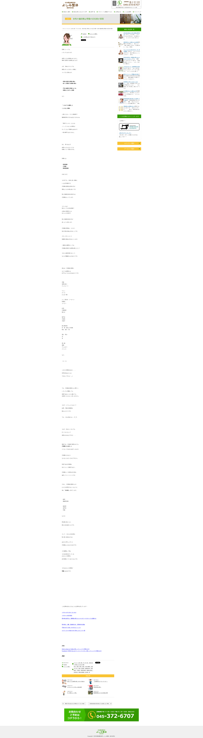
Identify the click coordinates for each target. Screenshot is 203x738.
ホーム (64, 28)
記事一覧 (92, 11)
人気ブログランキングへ (125, 133)
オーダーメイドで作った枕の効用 (74, 687)
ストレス (68, 28)
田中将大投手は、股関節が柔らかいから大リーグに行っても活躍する (79, 618)
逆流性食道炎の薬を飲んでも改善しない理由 (99, 703)
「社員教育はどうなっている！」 (101, 681)
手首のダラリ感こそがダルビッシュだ (71, 627)
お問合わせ (118, 11)
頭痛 (95, 28)
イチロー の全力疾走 (67, 615)
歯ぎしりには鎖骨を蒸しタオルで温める (76, 681)
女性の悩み (84, 28)
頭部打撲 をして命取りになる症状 (131, 42)
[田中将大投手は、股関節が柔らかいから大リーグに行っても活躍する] (120, 59)
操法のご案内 (67, 11)
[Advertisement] (88, 590)
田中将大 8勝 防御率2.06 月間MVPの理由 (73, 624)
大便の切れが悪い (97, 687)
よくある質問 (127, 11)
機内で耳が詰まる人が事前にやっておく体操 (74, 703)
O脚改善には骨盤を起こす (129, 106)
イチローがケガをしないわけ (69, 612)
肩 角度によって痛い (72, 692)
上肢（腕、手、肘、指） (76, 28)
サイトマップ (137, 11)
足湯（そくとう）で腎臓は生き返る (131, 74)
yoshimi (84, 34)
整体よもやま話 (90, 28)
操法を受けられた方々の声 (80, 11)
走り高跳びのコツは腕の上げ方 (130, 91)
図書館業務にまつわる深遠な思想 (101, 692)
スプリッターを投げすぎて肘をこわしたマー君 (73, 630)
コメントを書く (94, 34)
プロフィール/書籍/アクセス (105, 11)
